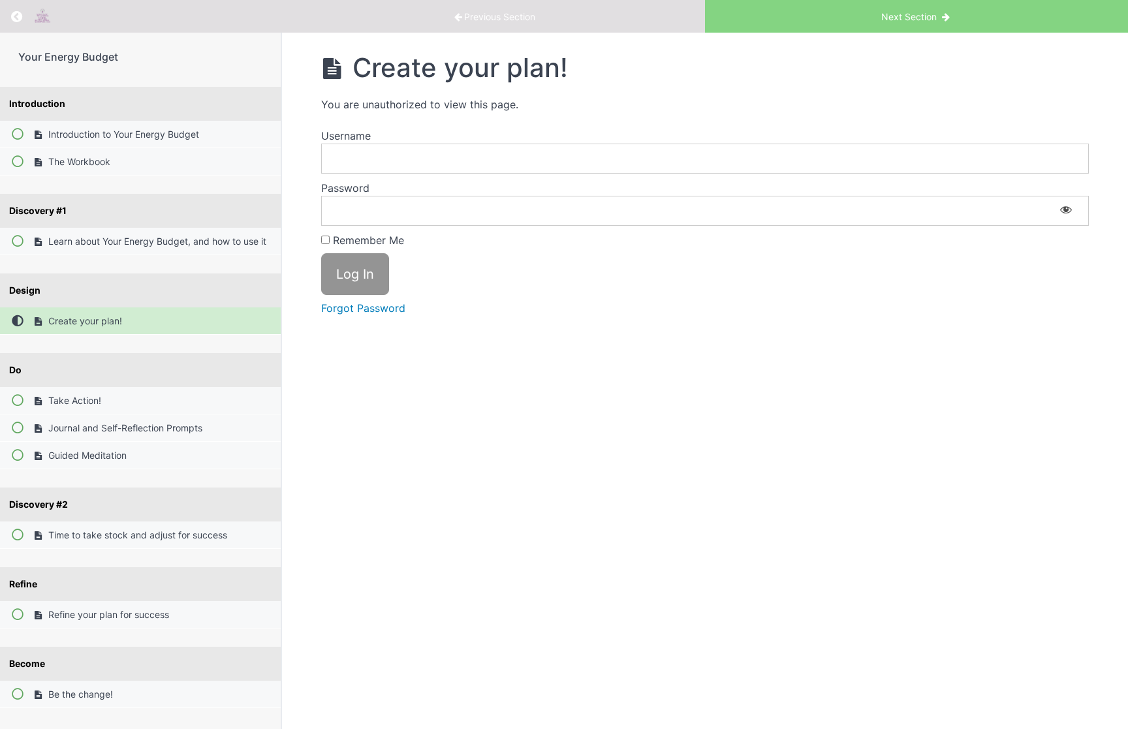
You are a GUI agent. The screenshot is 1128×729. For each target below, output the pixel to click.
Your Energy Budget (68, 56)
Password (345, 187)
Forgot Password (363, 308)
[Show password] (1066, 211)
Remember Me (367, 240)
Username (346, 135)
